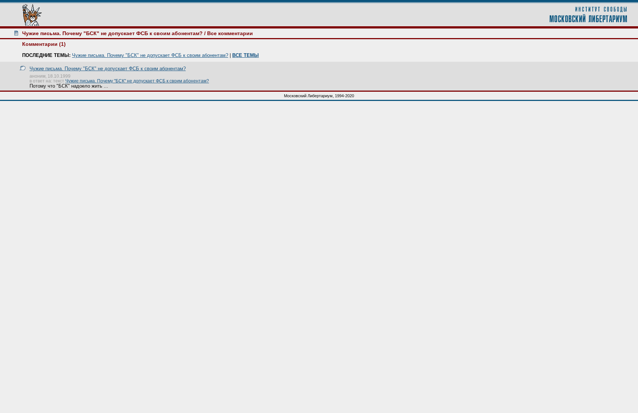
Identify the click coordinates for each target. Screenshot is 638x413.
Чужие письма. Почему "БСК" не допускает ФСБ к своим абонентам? (112, 33)
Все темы (245, 55)
